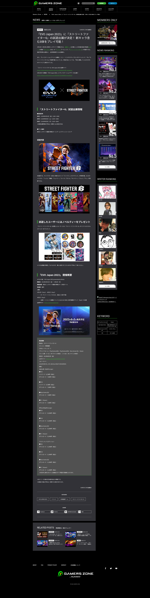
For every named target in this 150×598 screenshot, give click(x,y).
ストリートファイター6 (76, 49)
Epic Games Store (102, 324)
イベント (54, 499)
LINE (82, 511)
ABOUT (35, 565)
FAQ (42, 565)
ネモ (102, 333)
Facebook (42, 511)
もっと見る (107, 166)
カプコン (58, 49)
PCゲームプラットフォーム (102, 322)
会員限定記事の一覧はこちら (107, 43)
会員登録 (101, 3)
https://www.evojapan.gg (51, 302)
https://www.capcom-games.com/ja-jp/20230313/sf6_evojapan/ (54, 70)
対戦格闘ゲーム (64, 499)
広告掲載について (75, 565)
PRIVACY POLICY (52, 565)
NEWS (45, 14)
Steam (112, 322)
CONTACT (63, 565)
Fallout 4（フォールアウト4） (102, 329)
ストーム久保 (112, 333)
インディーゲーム (112, 329)
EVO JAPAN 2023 (43, 499)
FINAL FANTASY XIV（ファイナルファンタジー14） (112, 325)
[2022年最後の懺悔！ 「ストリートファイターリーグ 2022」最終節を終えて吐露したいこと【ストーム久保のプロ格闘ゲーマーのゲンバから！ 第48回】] (107, 32)
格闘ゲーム (68, 47)
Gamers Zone (37, 14)
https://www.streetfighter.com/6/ (55, 359)
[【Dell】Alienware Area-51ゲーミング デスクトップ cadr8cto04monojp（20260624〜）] (107, 303)
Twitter (56, 511)
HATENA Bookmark (72, 511)
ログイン (112, 3)
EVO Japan (47, 49)
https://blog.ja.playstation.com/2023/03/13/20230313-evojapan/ (54, 75)
